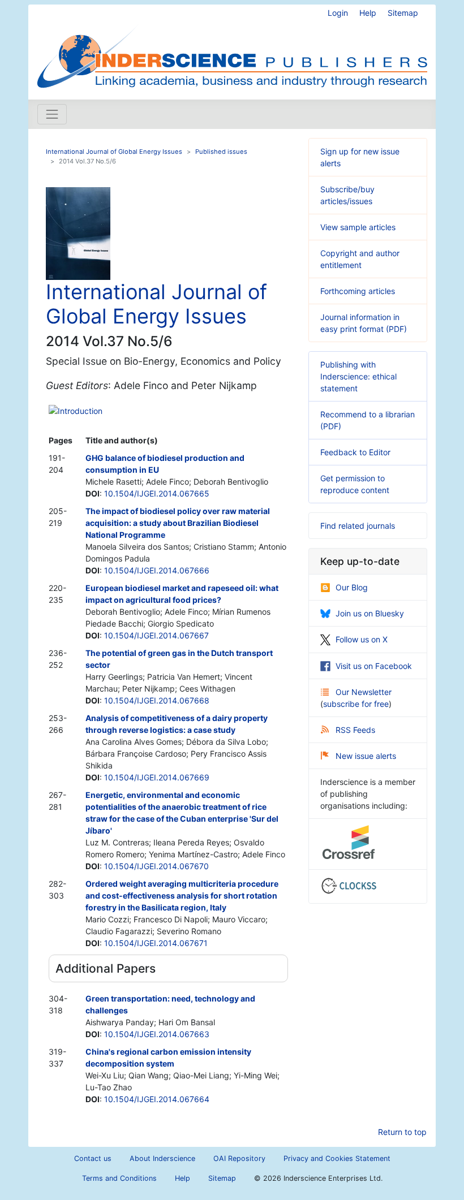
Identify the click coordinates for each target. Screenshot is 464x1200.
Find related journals (357, 525)
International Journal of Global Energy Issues (114, 152)
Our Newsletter (364, 692)
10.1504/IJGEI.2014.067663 (156, 1034)
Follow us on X (362, 639)
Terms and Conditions (119, 1178)
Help (367, 13)
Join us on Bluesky (370, 613)
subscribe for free (356, 704)
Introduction (80, 411)
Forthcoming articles (357, 291)
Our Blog (352, 587)
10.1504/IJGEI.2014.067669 (156, 777)
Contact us (92, 1158)
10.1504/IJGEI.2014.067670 (156, 866)
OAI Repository (239, 1158)
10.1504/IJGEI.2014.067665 (156, 493)
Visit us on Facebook (374, 666)
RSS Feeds (355, 730)
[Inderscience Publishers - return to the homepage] (232, 47)
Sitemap (403, 13)
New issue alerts (366, 756)
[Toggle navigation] (52, 114)
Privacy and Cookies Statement (336, 1158)
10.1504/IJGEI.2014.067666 (156, 570)
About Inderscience (162, 1158)
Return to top (402, 1132)
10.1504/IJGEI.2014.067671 (156, 943)
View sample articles (358, 227)
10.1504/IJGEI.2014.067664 (156, 1099)
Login (338, 13)
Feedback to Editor (355, 452)
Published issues (221, 152)
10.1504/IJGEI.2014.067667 (156, 635)
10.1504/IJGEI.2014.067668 (156, 700)
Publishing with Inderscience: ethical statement (358, 376)
